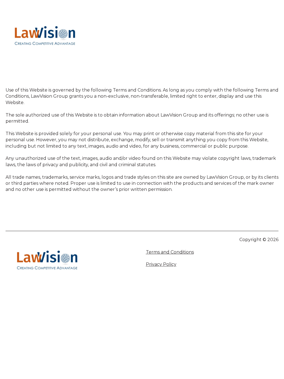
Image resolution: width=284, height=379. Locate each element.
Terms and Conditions (170, 252)
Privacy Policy (161, 264)
